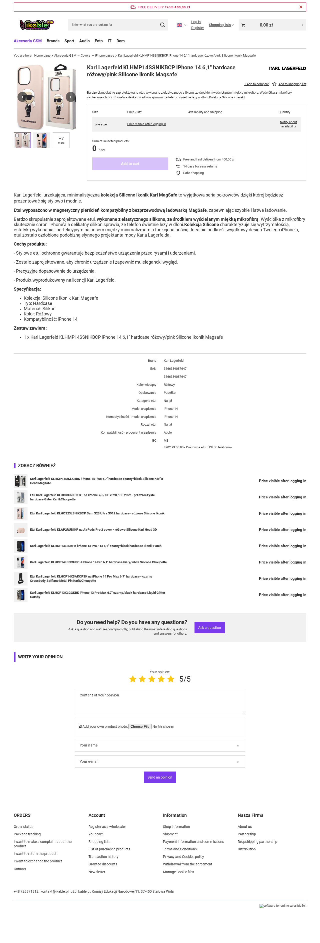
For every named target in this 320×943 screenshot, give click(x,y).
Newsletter (96, 872)
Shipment (170, 834)
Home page (42, 55)
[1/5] (132, 679)
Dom (120, 41)
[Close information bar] (301, 7)
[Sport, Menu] (77, 41)
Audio (84, 41)
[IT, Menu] (114, 41)
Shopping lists (99, 842)
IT (110, 41)
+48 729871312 (26, 891)
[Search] (162, 25)
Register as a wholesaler (107, 827)
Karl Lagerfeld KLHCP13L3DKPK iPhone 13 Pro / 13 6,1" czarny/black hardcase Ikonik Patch (96, 546)
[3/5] (151, 679)
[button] (23, 97)
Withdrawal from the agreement (187, 864)
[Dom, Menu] (127, 41)
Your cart (95, 834)
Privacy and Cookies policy (183, 857)
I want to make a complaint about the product (43, 844)
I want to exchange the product (38, 861)
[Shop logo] (36, 25)
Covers (85, 55)
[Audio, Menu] (92, 41)
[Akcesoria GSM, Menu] (44, 41)
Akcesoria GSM (28, 41)
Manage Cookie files (178, 872)
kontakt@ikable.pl (54, 891)
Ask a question (209, 628)
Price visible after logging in (146, 124)
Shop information (176, 827)
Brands (53, 41)
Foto (99, 41)
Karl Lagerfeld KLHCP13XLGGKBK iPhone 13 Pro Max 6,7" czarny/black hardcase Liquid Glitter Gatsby (97, 595)
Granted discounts (102, 864)
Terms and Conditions (180, 849)
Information (175, 815)
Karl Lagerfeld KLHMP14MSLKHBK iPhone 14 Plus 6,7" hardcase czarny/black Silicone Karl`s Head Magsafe (96, 481)
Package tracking (27, 834)
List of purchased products (109, 849)
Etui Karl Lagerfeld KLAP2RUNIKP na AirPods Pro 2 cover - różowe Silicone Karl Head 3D (93, 529)
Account (96, 815)
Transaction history (103, 857)
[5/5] (170, 679)
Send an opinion (160, 777)
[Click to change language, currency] (181, 25)
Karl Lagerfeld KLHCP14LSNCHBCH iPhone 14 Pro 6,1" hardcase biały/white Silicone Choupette (98, 562)
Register (197, 28)
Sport (69, 41)
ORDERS (22, 815)
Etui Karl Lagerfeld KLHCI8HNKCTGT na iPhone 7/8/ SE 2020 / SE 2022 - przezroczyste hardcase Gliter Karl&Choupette (92, 497)
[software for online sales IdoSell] (283, 906)
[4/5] (161, 679)
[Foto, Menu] (105, 41)
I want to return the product (35, 854)
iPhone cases (104, 55)
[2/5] (142, 679)
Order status (23, 827)
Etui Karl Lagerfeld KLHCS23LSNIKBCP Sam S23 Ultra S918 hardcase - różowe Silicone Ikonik (97, 513)
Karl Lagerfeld (174, 360)
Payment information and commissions (193, 842)
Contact (20, 869)
